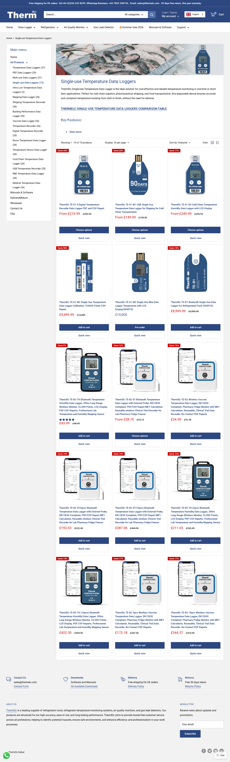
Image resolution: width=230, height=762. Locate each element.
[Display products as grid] (212, 142)
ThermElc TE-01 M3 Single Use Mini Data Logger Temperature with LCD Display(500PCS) (137, 306)
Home (9, 27)
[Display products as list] (217, 142)
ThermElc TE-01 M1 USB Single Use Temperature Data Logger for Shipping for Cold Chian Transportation (139, 208)
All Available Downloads (84, 686)
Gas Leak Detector (104, 27)
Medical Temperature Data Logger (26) (26, 185)
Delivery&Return (19, 197)
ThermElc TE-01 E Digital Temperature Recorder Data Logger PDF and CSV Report (81, 206)
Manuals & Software (160, 27)
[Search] (152, 14)
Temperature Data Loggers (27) (29, 67)
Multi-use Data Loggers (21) (27, 77)
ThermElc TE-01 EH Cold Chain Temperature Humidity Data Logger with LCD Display (194, 206)
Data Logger (25, 27)
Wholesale (16, 203)
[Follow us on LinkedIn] (221, 751)
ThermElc (11, 710)
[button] (67, 419)
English (195, 14)
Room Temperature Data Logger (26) (29, 142)
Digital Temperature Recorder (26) (28, 133)
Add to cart (84, 327)
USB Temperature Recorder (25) (29, 168)
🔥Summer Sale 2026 (131, 27)
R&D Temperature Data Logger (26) (28, 175)
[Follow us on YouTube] (215, 751)
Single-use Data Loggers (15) (28, 82)
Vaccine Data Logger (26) (26, 121)
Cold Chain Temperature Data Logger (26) (28, 161)
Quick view (84, 238)
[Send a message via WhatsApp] (6, 755)
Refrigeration (48, 27)
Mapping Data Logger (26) (26, 97)
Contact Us (16, 208)
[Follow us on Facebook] (204, 751)
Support (181, 27)
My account (169, 16)
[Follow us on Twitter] (209, 751)
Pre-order (140, 327)
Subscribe (190, 733)
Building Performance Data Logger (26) (27, 113)
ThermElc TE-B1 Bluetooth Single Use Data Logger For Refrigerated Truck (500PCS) (193, 304)
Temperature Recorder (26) (27, 126)
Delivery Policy (136, 686)
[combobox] (194, 14)
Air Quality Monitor (74, 27)
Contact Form (21, 686)
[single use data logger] (71, 89)
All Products (17, 62)
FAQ (12, 213)
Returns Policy (193, 686)
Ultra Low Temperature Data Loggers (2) (27, 89)
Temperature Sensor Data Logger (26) (30, 152)
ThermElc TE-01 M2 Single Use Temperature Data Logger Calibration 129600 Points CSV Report (82, 306)
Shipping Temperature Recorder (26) (29, 104)
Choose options (84, 230)
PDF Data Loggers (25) (24, 72)
